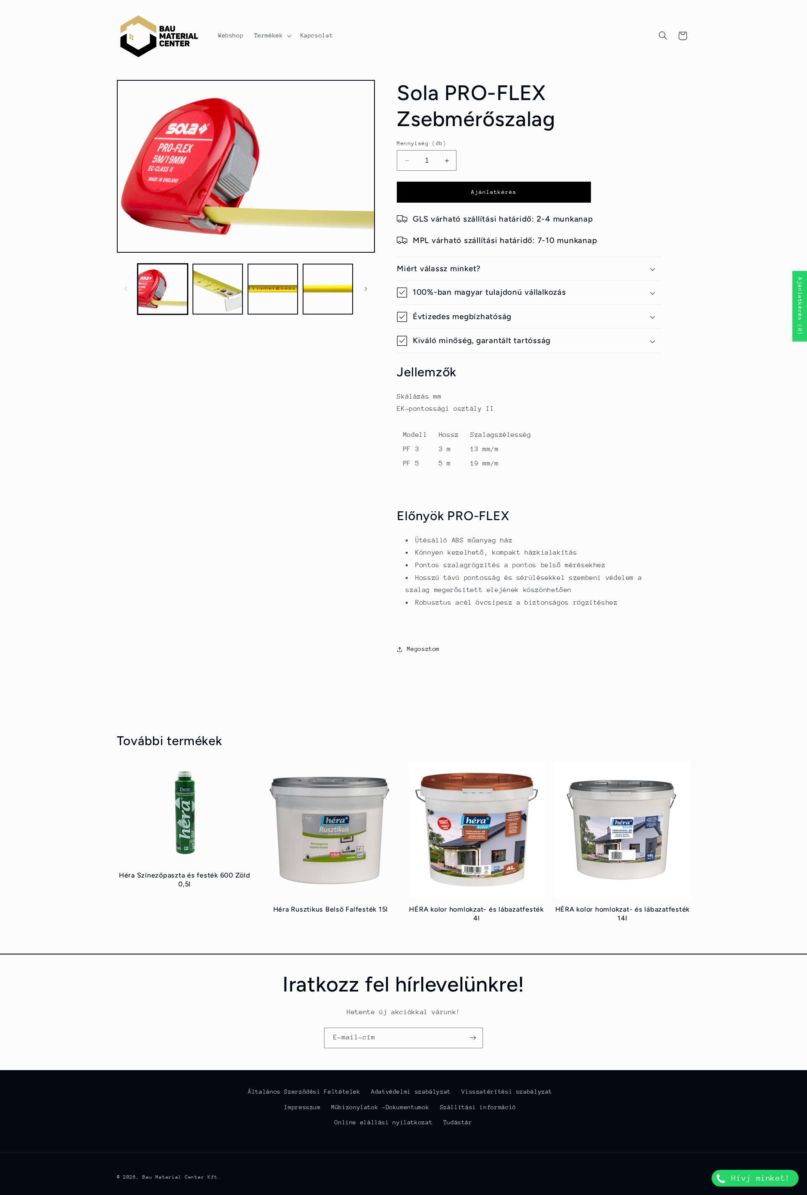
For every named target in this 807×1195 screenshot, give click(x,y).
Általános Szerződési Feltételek (304, 1091)
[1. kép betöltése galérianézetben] (162, 289)
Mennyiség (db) (421, 143)
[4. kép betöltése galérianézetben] (328, 289)
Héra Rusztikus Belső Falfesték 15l (330, 909)
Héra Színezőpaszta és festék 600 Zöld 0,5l (185, 879)
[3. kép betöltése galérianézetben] (273, 289)
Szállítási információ (478, 1107)
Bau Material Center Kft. (181, 1177)
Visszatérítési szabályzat (507, 1091)
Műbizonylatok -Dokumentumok (380, 1107)
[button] (272, 35)
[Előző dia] (126, 289)
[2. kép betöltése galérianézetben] (218, 289)
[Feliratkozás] (473, 1038)
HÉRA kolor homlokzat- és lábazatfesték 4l (476, 913)
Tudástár (457, 1122)
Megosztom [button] (423, 648)
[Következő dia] (365, 289)
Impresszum (302, 1107)
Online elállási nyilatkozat (384, 1122)
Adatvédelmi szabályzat (411, 1091)
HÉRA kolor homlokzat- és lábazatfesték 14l (622, 913)
